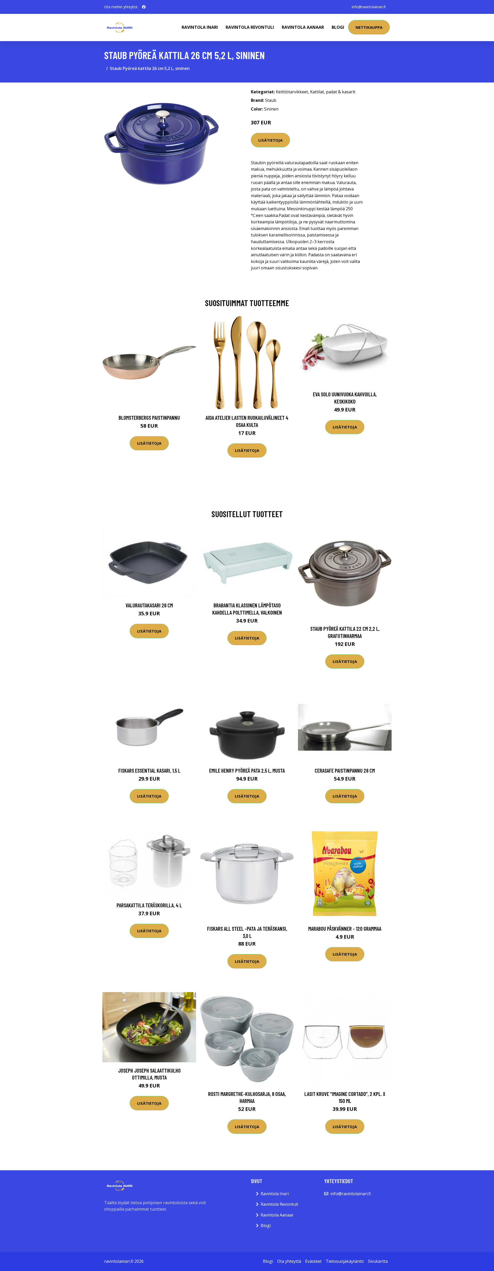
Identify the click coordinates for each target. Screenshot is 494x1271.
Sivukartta (378, 1261)
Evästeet (313, 1261)
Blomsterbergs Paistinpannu (149, 417)
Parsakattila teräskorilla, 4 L (149, 905)
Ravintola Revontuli (250, 27)
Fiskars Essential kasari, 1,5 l (149, 770)
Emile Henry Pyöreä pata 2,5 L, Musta (247, 770)
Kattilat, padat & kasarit (332, 92)
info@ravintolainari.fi (369, 6)
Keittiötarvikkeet (292, 92)
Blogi (338, 27)
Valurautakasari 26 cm (149, 605)
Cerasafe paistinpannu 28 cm (345, 770)
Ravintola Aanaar (303, 27)
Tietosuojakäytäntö (345, 1261)
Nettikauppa (369, 27)
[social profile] (144, 7)
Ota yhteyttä (289, 1261)
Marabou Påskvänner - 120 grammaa (344, 928)
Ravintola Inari (200, 27)
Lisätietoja (270, 140)
